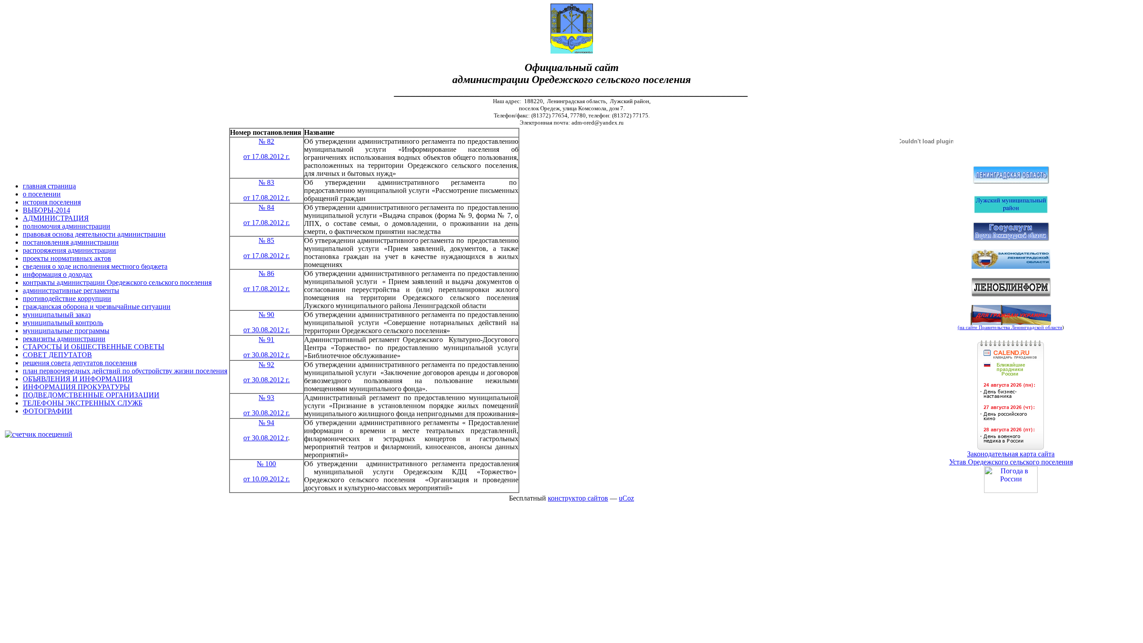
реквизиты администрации (64, 338)
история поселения (52, 202)
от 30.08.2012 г (265, 438)
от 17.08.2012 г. (266, 156)
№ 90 (266, 314)
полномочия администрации (66, 226)
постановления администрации (71, 242)
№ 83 (266, 182)
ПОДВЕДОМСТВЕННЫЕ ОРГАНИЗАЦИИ (91, 395)
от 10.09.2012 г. (266, 479)
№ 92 (266, 364)
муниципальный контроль (63, 322)
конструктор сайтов (578, 498)
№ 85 (266, 240)
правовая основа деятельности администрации (94, 234)
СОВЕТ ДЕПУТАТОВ (57, 355)
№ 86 (266, 273)
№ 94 (266, 422)
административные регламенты (71, 290)
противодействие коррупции (67, 298)
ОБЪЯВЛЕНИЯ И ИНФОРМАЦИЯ (78, 379)
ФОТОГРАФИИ (47, 411)
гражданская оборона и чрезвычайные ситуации (97, 306)
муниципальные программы (66, 330)
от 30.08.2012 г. (266, 330)
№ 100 (266, 464)
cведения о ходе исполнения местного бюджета (95, 266)
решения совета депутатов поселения (80, 363)
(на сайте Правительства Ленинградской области (1010, 327)
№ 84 (266, 207)
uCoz (626, 498)
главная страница (49, 186)
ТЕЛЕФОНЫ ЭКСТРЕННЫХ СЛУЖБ (82, 403)
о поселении (42, 194)
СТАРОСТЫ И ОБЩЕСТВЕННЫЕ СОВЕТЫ (93, 347)
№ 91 (266, 339)
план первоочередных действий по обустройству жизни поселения (125, 371)
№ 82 (266, 141)
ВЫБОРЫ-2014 (46, 210)
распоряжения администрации (69, 250)
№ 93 (266, 397)
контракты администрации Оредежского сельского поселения (117, 282)
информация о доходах (57, 274)
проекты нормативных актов (67, 258)
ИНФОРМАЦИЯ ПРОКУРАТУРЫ (76, 387)
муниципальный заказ (57, 314)
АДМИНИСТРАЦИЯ (56, 218)
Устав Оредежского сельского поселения (1011, 462)
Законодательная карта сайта (1011, 454)
